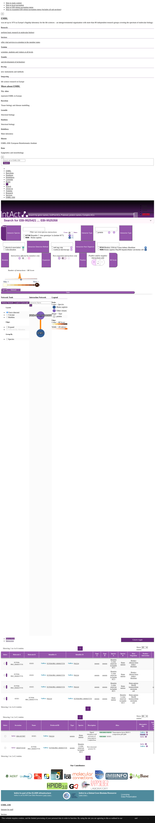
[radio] (94, 261)
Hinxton (4, 138)
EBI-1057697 (20, 736)
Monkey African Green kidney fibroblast (133, 663)
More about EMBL (10, 86)
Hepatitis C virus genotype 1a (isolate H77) (113, 663)
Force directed (13, 312)
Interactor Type (87, 233)
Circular (11, 315)
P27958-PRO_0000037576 (56, 663)
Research (9, 193)
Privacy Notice (128, 818)
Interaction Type (125, 233)
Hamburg (4, 120)
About (144, 210)
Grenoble (4, 110)
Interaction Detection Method (38, 247)
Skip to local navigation (15, 5)
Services (9, 195)
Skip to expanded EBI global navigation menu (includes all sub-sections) (33, 9)
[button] (77, 220)
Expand (11, 327)
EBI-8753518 (20, 748)
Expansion (46, 260)
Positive (83, 260)
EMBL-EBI (10, 197)
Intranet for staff (7, 809)
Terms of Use (143, 818)
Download (146, 208)
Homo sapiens (122, 663)
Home (144, 206)
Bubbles (11, 317)
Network (13, 290)
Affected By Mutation (16, 330)
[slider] (5, 285)
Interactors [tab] (10, 641)
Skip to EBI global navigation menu (19, 7)
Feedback (146, 214)
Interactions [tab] (10, 639)
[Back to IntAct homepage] (14, 214)
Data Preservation (129, 797)
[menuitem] (148, 206)
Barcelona (4, 101)
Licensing (125, 795)
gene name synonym (105, 732)
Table (68, 292)
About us (9, 189)
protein (97, 663)
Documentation (148, 212)
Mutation (5, 260)
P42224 (76, 663)
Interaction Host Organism (85, 247)
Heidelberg (5, 129)
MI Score (113, 260)
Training (9, 191)
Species (11, 339)
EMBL (4, 18)
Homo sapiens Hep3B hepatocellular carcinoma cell (133, 687)
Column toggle (137, 640)
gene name (103, 736)
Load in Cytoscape (21, 303)
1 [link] (80, 648)
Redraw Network (7, 303)
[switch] (64, 258)
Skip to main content (14, 3)
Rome (3, 148)
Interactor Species (13, 233)
